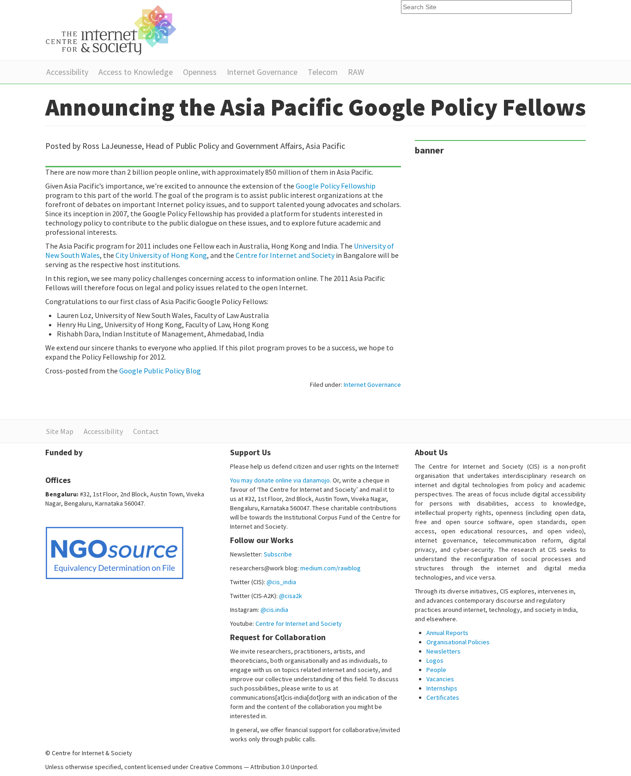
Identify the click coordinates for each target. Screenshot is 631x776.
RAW (356, 72)
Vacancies (440, 679)
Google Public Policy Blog (160, 370)
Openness (200, 72)
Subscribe (278, 554)
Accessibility (67, 72)
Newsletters (443, 651)
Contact (146, 431)
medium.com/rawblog (330, 568)
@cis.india (274, 609)
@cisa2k (290, 596)
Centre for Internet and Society (286, 255)
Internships (441, 688)
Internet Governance (262, 72)
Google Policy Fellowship (336, 185)
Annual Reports (447, 633)
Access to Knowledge (135, 72)
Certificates (442, 697)
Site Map (59, 431)
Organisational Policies (458, 642)
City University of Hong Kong (161, 255)
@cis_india (281, 582)
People (436, 670)
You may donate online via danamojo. (280, 480)
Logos (434, 660)
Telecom (323, 72)
